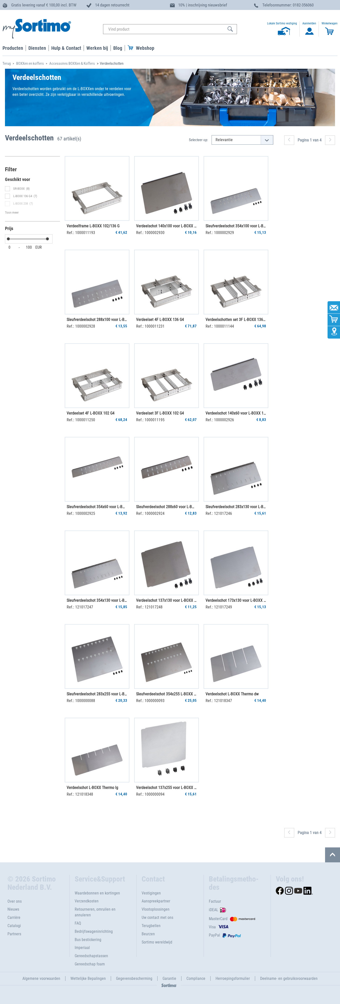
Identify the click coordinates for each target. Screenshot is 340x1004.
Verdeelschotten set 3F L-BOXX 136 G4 (236, 319)
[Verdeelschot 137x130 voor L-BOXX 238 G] (166, 563)
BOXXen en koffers (30, 63)
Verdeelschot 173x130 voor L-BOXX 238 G (236, 600)
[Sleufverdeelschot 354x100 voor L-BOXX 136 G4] (236, 188)
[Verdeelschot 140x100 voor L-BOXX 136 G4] (166, 188)
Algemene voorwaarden (41, 978)
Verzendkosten (87, 901)
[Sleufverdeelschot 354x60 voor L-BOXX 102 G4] (97, 469)
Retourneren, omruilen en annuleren (95, 912)
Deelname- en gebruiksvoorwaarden (289, 978)
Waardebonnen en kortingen (97, 893)
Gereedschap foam (90, 964)
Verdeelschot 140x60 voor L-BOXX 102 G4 (236, 413)
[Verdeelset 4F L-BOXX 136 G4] (166, 282)
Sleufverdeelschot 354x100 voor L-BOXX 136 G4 (236, 226)
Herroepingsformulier (233, 978)
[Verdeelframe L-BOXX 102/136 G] (97, 188)
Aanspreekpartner (156, 901)
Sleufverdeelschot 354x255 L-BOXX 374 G (166, 694)
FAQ (78, 923)
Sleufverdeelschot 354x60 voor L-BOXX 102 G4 (97, 506)
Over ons (14, 901)
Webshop (145, 48)
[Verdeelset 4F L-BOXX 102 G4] (97, 375)
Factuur (215, 901)
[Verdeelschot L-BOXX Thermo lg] (97, 750)
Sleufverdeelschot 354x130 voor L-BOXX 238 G (97, 600)
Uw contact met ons (157, 917)
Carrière (13, 917)
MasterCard (218, 918)
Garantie (169, 978)
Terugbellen (151, 925)
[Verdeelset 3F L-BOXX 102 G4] (166, 375)
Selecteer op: (198, 140)
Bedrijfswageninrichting (94, 931)
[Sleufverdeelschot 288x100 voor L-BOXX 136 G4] (97, 282)
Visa (212, 927)
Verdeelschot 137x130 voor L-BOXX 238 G (166, 600)
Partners (14, 934)
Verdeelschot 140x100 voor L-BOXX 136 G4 (166, 226)
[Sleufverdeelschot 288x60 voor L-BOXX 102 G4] (166, 469)
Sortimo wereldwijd (157, 942)
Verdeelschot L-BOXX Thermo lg (92, 787)
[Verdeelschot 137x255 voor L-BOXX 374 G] (166, 750)
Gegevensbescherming (134, 978)
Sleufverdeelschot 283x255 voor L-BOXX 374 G (97, 694)
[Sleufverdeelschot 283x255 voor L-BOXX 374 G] (97, 656)
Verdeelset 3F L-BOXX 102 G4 (160, 413)
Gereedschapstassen (91, 955)
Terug (6, 63)
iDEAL (213, 910)
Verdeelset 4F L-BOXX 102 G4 (90, 413)
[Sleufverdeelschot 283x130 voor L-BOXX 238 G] (236, 469)
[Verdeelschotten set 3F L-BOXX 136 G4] (236, 282)
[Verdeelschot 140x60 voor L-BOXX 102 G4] (236, 375)
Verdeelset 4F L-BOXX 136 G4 (160, 319)
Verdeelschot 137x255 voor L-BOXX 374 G (166, 787)
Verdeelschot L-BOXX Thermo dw (232, 694)
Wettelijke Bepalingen (88, 978)
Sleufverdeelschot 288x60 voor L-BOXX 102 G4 (166, 506)
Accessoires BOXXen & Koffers (72, 63)
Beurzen (148, 934)
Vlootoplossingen (156, 909)
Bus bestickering (88, 939)
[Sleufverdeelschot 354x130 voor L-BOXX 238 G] (97, 563)
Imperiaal (82, 947)
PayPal (214, 935)
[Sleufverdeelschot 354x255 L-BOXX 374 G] (166, 656)
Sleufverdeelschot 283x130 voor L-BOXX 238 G (236, 506)
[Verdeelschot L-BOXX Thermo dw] (236, 656)
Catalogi (14, 925)
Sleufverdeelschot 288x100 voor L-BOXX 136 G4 (97, 319)
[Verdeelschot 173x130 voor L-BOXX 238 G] (236, 563)
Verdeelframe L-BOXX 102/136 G (93, 226)
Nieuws (13, 909)
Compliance (195, 978)
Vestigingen (151, 893)
